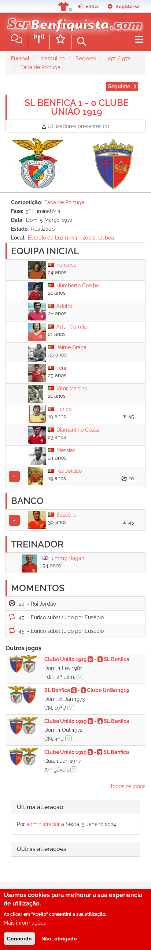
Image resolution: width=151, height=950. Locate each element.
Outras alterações (41, 849)
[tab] (75, 807)
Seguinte (119, 86)
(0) (78, 126)
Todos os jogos (128, 786)
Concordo (19, 939)
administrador (43, 824)
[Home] (73, 22)
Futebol (20, 58)
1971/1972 (118, 58)
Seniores (86, 58)
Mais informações (25, 923)
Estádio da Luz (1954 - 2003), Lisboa (71, 238)
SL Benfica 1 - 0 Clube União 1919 (77, 107)
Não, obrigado (59, 939)
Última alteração (40, 807)
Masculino (52, 58)
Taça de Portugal (41, 67)
